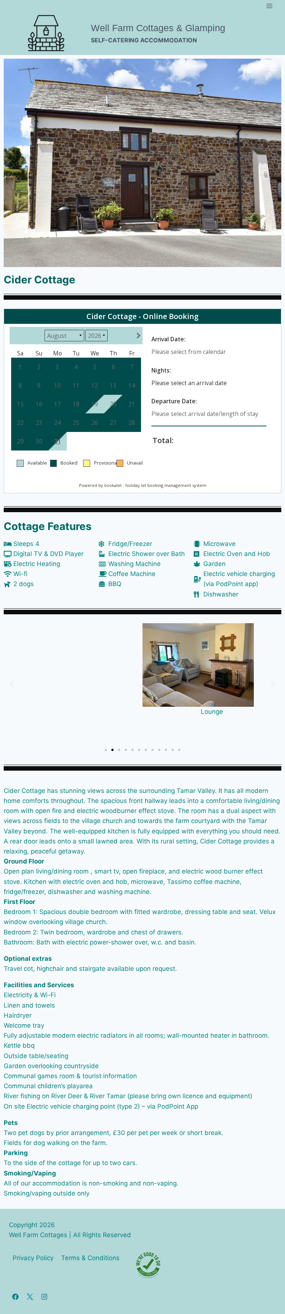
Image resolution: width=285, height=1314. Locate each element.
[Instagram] (44, 1296)
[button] (12, 684)
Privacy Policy (33, 1258)
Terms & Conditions (90, 1258)
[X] (29, 1296)
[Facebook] (15, 1296)
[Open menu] (269, 6)
